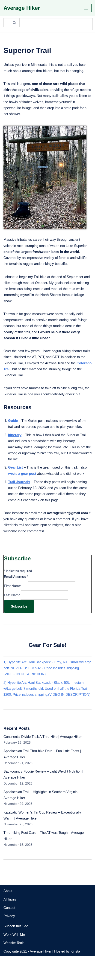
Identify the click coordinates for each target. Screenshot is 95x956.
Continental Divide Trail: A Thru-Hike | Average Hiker (42, 737)
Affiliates (9, 899)
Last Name (12, 595)
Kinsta (75, 951)
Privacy (9, 916)
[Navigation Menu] (86, 8)
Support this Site (15, 926)
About (7, 891)
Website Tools (13, 943)
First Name (12, 586)
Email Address (16, 577)
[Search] (14, 22)
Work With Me (14, 934)
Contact (9, 908)
